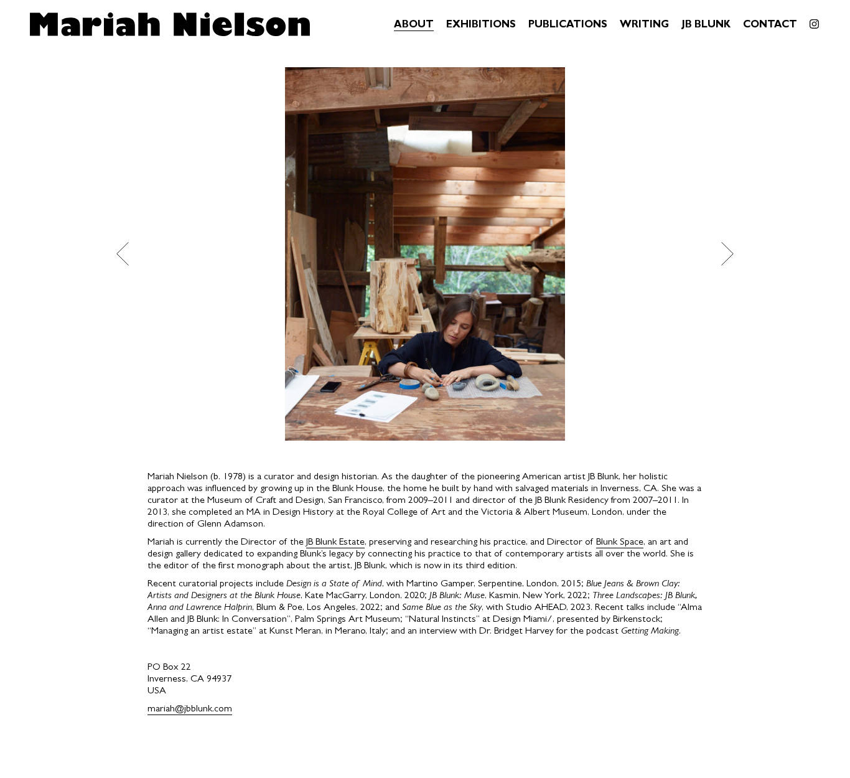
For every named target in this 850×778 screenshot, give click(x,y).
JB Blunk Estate (335, 543)
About (414, 25)
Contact (770, 25)
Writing (644, 25)
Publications (567, 25)
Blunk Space (619, 543)
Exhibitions (481, 25)
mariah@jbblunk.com (189, 710)
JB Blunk (706, 25)
